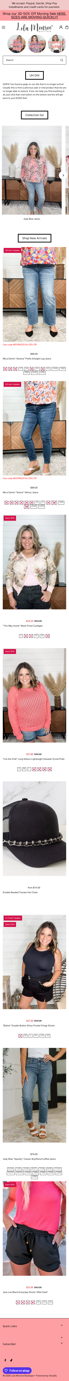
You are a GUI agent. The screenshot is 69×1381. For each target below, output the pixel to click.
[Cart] (66, 27)
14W (55, 368)
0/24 (10, 1169)
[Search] (61, 60)
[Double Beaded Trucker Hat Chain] (34, 828)
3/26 (26, 1169)
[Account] (61, 27)
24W (34, 1177)
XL (36, 1035)
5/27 (34, 1169)
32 (48, 368)
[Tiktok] (11, 1360)
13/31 (11, 1173)
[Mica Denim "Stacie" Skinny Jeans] (34, 428)
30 (37, 368)
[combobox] (34, 60)
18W (26, 372)
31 (43, 502)
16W (62, 368)
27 (20, 368)
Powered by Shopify (46, 1375)
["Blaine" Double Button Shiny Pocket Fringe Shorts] (34, 962)
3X (47, 1035)
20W (34, 372)
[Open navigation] (7, 27)
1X (36, 635)
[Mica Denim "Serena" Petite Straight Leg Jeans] (34, 294)
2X (42, 635)
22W (42, 372)
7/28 (41, 1169)
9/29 (49, 1169)
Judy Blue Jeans (31, 218)
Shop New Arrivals (34, 238)
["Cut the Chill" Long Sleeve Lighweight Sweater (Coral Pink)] (34, 695)
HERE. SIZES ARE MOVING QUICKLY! (38, 15)
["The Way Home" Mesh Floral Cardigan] (34, 562)
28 (26, 368)
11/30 (58, 1169)
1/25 (18, 1169)
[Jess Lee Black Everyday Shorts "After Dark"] (34, 1228)
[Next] (63, 175)
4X (50, 1302)
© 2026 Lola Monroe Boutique (18, 1375)
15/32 (20, 1173)
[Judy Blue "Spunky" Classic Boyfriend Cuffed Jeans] (34, 1095)
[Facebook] (5, 1360)
